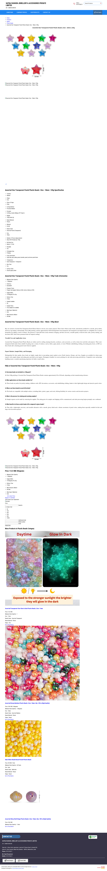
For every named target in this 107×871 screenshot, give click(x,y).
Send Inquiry (98, 12)
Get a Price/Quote (9, 624)
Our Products (35, 12)
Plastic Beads (10, 23)
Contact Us (46, 12)
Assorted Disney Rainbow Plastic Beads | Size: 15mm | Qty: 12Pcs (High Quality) (27, 703)
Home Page (10, 12)
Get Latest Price (11, 496)
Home (8, 18)
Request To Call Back (10, 497)
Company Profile (22, 12)
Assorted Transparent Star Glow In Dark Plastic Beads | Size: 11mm (24, 608)
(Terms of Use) (34, 866)
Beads (8, 21)
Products (9, 19)
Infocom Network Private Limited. (18, 868)
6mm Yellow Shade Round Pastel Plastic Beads (18, 759)
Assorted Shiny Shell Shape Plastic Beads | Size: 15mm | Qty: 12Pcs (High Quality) (28, 819)
